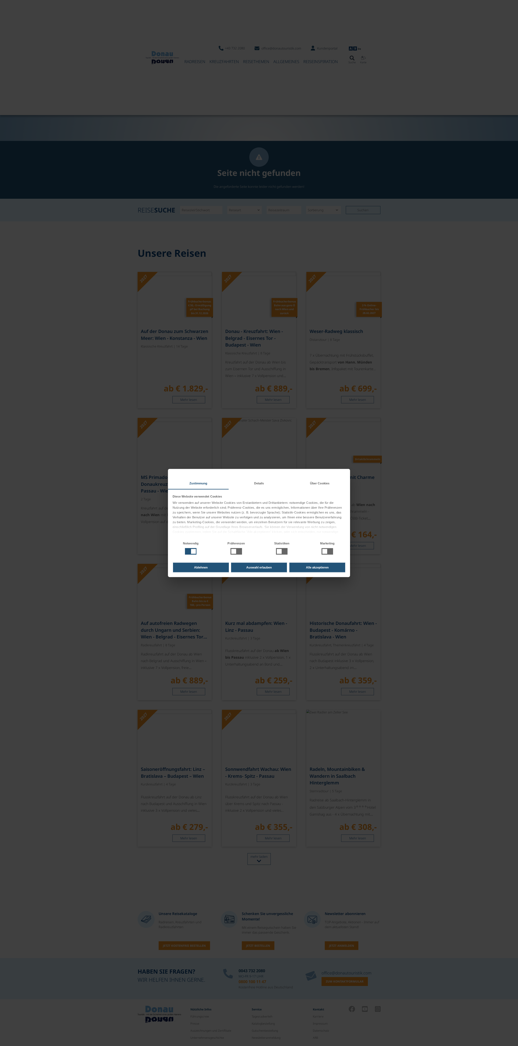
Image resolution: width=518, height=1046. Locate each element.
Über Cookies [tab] (319, 483)
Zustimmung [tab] (198, 483)
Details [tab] (259, 483)
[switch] (236, 551)
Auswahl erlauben (259, 567)
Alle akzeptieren (317, 567)
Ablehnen (201, 567)
